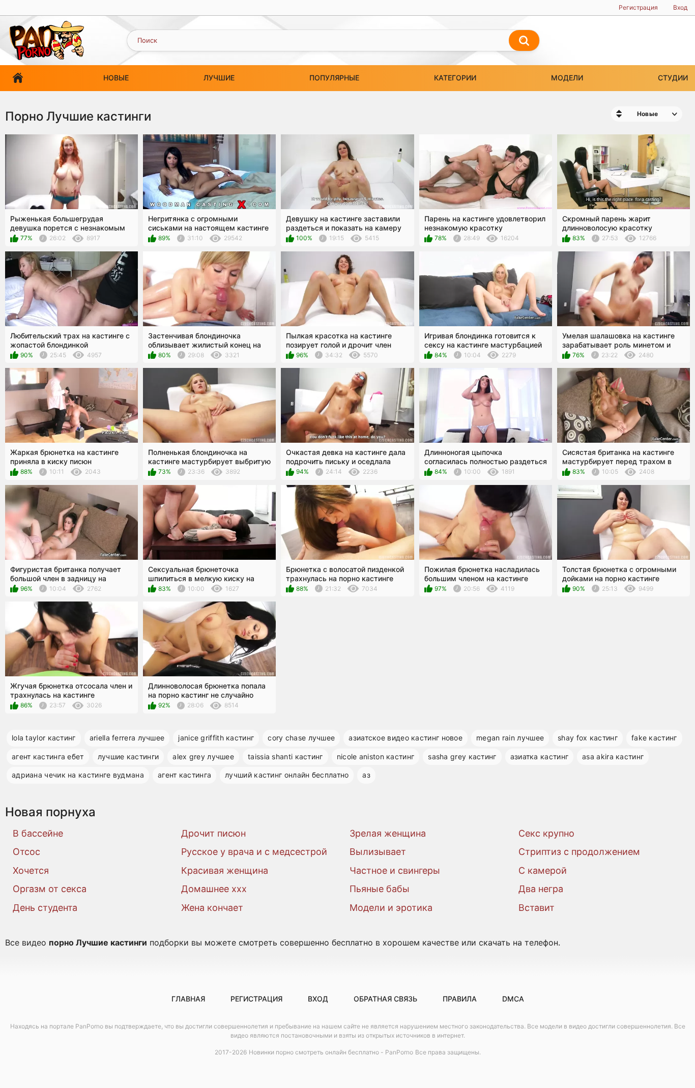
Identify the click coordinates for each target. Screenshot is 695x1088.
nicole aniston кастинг (376, 756)
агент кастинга (184, 774)
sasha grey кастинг (462, 756)
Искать (524, 40)
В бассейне (38, 833)
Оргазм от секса (49, 888)
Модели (567, 77)
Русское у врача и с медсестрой (254, 851)
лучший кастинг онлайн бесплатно (287, 774)
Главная (18, 78)
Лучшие (219, 77)
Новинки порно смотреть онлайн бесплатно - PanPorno (331, 1052)
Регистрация (638, 7)
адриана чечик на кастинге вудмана (78, 774)
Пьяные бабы (380, 888)
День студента (45, 907)
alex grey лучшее (203, 756)
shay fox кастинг (588, 737)
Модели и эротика (391, 907)
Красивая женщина (224, 870)
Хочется (31, 870)
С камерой (542, 870)
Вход (680, 7)
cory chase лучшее (301, 737)
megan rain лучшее (510, 737)
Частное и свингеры (395, 870)
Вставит (536, 907)
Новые (116, 77)
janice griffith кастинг (216, 737)
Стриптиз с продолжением (579, 851)
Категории (455, 77)
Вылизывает (378, 851)
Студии (673, 77)
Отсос (26, 851)
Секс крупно (546, 833)
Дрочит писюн (213, 833)
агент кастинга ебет (48, 756)
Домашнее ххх (214, 888)
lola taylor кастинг (44, 737)
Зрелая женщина (388, 833)
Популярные (334, 77)
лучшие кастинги (128, 756)
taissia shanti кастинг (285, 756)
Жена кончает (212, 907)
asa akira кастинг (613, 756)
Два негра (540, 888)
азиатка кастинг (539, 756)
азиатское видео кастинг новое (405, 737)
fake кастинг (654, 737)
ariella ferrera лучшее (127, 737)
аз (366, 774)
